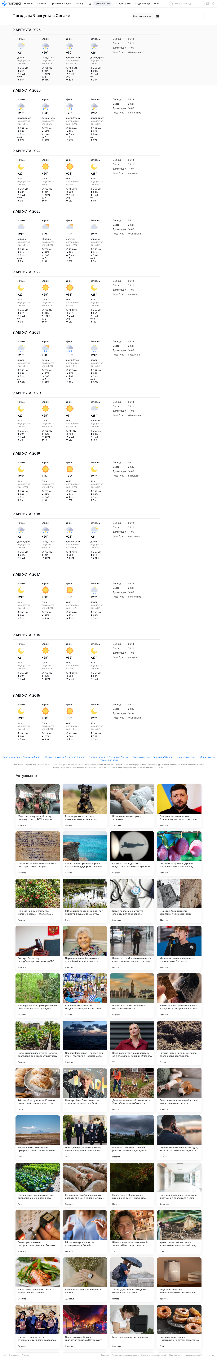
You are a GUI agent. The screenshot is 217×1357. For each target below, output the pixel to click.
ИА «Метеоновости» (205, 1355)
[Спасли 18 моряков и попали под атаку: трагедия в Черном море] (85, 1043)
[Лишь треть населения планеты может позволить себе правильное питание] (38, 1279)
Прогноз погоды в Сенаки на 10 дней (153, 757)
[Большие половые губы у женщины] (132, 806)
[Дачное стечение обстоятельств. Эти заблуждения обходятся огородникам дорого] (132, 1090)
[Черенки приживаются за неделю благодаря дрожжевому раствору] (38, 1043)
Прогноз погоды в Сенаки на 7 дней (108, 757)
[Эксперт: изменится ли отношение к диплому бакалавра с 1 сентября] (38, 1327)
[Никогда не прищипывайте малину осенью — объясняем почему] (38, 901)
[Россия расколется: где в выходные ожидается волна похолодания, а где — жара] (85, 806)
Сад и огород (207, 757)
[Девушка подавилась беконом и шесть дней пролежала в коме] (179, 1185)
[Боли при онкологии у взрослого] (132, 1327)
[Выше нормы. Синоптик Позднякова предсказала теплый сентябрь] (85, 995)
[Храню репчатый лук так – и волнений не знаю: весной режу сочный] (179, 1232)
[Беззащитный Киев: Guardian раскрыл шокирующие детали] (132, 1137)
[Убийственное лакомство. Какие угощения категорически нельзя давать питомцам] (179, 995)
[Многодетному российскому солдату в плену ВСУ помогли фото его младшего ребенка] (38, 806)
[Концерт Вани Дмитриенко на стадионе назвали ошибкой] (85, 1090)
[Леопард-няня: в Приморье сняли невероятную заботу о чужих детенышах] (38, 995)
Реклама (25, 1355)
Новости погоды (186, 757)
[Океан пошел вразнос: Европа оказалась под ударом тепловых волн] (85, 853)
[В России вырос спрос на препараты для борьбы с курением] (85, 1232)
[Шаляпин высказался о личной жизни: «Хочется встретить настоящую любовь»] (132, 1232)
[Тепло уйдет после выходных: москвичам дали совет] (132, 1279)
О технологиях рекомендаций (153, 1355)
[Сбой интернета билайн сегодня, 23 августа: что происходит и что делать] (179, 1137)
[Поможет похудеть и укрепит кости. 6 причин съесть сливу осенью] (179, 853)
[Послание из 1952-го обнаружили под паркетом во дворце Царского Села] (38, 853)
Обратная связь (175, 1355)
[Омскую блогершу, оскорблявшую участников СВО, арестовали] (38, 948)
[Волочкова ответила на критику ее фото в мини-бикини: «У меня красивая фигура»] (132, 1043)
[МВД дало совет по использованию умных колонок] (179, 1279)
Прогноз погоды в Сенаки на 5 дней (64, 757)
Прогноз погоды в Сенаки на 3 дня (21, 757)
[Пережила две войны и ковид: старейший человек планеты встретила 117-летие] (85, 948)
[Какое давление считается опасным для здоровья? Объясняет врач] (132, 901)
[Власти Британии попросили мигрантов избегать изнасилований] (132, 995)
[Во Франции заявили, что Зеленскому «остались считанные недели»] (179, 806)
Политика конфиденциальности (125, 1355)
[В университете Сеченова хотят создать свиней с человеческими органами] (85, 1185)
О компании (14, 1355)
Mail (4, 1355)
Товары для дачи (108, 760)
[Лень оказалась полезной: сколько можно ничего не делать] (179, 1090)
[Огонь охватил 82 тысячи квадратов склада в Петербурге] (85, 1327)
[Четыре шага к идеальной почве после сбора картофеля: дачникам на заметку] (179, 1043)
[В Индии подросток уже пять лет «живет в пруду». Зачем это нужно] (85, 901)
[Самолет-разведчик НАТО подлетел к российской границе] (132, 853)
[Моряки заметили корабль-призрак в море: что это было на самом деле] (38, 1137)
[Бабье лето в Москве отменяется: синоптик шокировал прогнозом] (132, 948)
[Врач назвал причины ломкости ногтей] (85, 1279)
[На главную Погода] (13, 3)
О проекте (105, 1355)
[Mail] (4, 3)
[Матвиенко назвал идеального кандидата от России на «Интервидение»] (179, 948)
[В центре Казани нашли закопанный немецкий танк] (179, 901)
